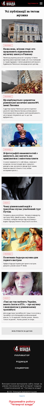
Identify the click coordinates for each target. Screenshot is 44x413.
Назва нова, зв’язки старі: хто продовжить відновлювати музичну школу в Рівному (19, 52)
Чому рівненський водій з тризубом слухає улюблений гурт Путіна (22, 209)
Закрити (22, 396)
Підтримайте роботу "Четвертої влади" (22, 403)
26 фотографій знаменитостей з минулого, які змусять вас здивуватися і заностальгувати (20, 156)
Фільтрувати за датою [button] (22, 331)
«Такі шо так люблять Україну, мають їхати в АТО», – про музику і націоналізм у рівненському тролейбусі (22, 305)
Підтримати (33, 3)
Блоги (6, 202)
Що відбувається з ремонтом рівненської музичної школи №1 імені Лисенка (21, 103)
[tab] (22, 331)
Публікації (8, 45)
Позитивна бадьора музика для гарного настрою (20, 258)
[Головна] (8, 3)
